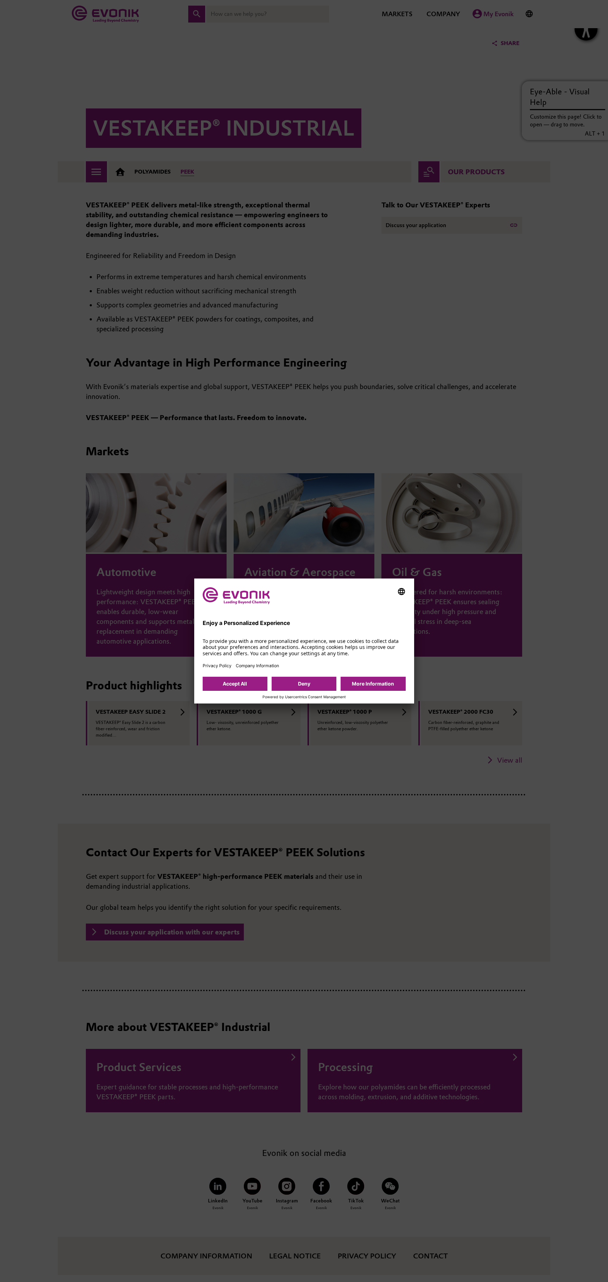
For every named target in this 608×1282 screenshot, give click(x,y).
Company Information (257, 665)
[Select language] (401, 591)
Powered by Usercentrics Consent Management (304, 697)
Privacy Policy (217, 665)
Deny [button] (304, 684)
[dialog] (304, 641)
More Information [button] (373, 684)
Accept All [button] (235, 684)
